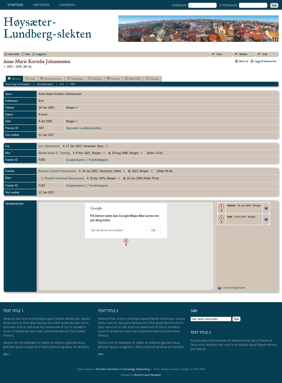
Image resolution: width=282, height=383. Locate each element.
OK (153, 230)
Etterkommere (53, 79)
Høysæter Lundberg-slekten (84, 128)
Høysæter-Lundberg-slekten (47, 28)
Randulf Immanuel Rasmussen (64, 178)
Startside (15, 5)
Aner (32, 79)
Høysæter (41, 5)
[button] (126, 242)
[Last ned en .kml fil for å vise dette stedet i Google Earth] (266, 208)
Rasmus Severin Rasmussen (57, 171)
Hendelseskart (45, 84)
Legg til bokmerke (265, 61)
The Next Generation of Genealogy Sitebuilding (123, 369)
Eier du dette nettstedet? (107, 230)
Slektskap (77, 79)
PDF (72, 84)
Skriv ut (243, 61)
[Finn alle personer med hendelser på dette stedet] (77, 107)
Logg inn (41, 54)
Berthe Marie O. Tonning (54, 153)
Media (243, 54)
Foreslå (154, 79)
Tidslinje (97, 79)
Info (264, 54)
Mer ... (7, 354)
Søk (28, 54)
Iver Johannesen (49, 146)
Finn (219, 54)
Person (16, 79)
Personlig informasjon (17, 84)
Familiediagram (98, 159)
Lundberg (67, 5)
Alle (62, 84)
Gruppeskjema (75, 159)
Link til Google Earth (234, 287)
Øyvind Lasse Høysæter (147, 374)
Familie (115, 79)
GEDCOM (135, 79)
